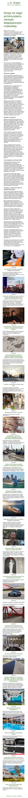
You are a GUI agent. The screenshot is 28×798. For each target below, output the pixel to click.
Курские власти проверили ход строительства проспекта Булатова (13, 626)
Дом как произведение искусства (13, 653)
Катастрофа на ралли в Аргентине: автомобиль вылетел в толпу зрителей (13, 758)
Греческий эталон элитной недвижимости (14, 708)
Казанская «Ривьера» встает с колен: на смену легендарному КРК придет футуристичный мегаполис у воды (13, 297)
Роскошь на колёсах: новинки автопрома (13, 602)
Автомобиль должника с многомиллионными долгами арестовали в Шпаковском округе (13, 437)
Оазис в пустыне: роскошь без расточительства (13, 785)
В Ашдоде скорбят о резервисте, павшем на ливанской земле (13, 549)
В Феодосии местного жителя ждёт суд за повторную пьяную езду (13, 577)
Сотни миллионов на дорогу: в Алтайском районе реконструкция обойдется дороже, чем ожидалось (13, 356)
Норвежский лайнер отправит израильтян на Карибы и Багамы (13, 491)
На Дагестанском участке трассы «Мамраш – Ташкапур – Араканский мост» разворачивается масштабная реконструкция (13, 679)
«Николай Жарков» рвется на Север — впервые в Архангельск (13, 520)
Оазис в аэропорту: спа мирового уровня (13, 733)
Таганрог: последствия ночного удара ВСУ (14, 385)
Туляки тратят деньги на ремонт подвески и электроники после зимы (13, 464)
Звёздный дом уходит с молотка (13, 412)
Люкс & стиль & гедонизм (14, 5)
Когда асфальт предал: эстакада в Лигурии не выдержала (13, 269)
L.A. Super (14, 2)
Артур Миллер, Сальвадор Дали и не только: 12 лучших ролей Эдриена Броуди (14, 328)
